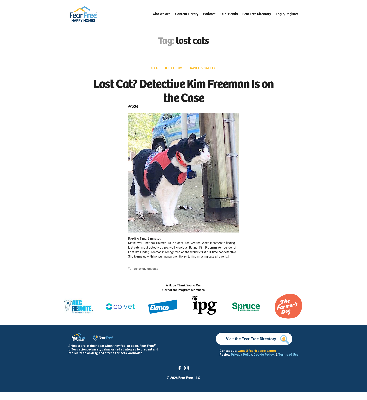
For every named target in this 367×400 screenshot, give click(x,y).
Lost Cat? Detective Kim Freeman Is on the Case (183, 89)
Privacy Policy (241, 354)
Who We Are (161, 14)
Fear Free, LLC (189, 378)
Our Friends (229, 14)
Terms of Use (288, 354)
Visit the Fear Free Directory (251, 339)
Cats (155, 68)
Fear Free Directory (256, 14)
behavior (139, 269)
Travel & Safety (202, 68)
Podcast (209, 14)
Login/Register (287, 14)
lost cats (152, 269)
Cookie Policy (263, 354)
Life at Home (173, 68)
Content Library (186, 14)
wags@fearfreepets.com (257, 351)
